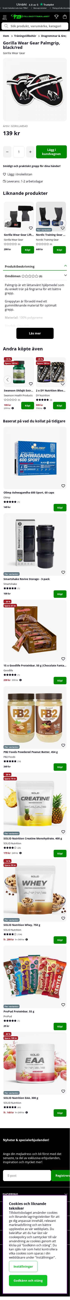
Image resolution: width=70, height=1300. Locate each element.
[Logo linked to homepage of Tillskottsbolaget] (30, 17)
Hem (6, 36)
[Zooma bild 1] (35, 89)
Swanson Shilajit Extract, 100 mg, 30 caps (30, 390)
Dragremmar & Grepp (55, 36)
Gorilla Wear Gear (14, 53)
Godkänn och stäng (28, 1281)
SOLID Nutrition (12, 843)
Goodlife (8, 670)
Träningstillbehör (25, 36)
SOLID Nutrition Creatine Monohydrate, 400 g (33, 838)
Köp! (27, 249)
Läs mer (35, 333)
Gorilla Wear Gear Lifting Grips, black (27, 234)
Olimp (7, 497)
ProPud (8, 1016)
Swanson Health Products (18, 395)
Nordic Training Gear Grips (53, 234)
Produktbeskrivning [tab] (19, 266)
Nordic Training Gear (47, 239)
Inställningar (23, 1266)
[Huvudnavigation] (4, 16)
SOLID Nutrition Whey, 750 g (22, 925)
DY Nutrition (43, 395)
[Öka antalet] (30, 151)
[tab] (33, 276)
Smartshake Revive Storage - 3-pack (27, 579)
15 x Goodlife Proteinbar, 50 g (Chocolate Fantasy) (36, 665)
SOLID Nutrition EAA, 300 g (21, 1098)
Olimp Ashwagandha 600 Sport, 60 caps (29, 492)
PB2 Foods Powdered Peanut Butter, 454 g (31, 752)
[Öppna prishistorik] (13, 408)
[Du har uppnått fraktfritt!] (7, 151)
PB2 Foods (9, 757)
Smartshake (10, 584)
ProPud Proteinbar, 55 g (19, 1011)
